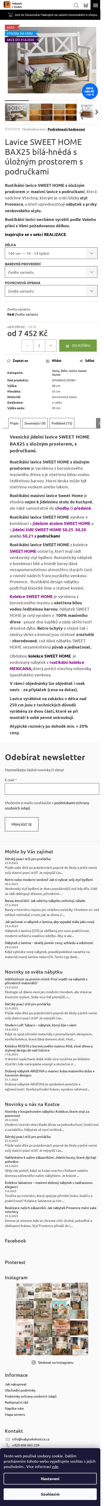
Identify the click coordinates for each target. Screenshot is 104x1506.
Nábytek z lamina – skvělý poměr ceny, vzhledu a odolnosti (49, 943)
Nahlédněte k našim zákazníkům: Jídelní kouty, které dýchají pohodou (50, 1159)
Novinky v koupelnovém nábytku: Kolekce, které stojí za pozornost (47, 1113)
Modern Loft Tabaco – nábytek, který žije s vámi (40, 1025)
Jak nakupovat (16, 1384)
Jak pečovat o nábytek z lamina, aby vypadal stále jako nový (49, 922)
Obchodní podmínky (20, 1390)
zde (55, 1466)
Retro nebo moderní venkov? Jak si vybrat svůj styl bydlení (49, 880)
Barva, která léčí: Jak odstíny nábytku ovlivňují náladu (45, 901)
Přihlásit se (21, 824)
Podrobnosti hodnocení (66, 129)
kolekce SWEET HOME (49, 655)
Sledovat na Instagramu (56, 1362)
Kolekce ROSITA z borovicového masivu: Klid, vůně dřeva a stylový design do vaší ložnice (49, 1048)
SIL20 (80, 529)
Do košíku (81, 345)
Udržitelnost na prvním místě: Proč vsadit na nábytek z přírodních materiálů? (46, 981)
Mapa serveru (15, 1414)
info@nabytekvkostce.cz (31, 1439)
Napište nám (14, 1408)
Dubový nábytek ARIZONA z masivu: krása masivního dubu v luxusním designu (50, 1073)
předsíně (82, 508)
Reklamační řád (16, 1402)
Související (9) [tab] (35, 423)
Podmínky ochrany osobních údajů (31, 1396)
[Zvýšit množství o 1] (51, 345)
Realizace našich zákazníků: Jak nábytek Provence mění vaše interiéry (51, 1210)
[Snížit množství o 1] (27, 345)
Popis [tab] (14, 423)
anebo (16, 535)
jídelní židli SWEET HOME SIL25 (43, 529)
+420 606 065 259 (25, 1445)
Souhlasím (50, 1494)
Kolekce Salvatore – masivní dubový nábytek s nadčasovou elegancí (49, 1185)
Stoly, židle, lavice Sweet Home (69, 373)
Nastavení (50, 1478)
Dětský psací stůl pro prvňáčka (28, 859)
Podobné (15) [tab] (62, 423)
